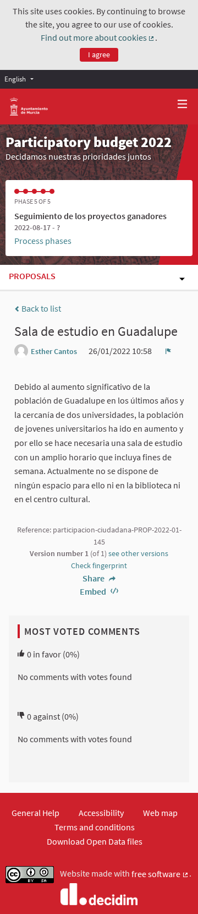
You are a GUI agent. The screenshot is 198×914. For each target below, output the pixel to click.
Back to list (40, 308)
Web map (160, 812)
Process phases (43, 240)
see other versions (138, 553)
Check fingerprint (99, 565)
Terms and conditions (94, 827)
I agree (99, 54)
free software (160, 874)
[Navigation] (183, 104)
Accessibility (101, 812)
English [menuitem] (15, 78)
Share (94, 578)
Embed (94, 591)
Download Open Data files (94, 841)
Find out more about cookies (98, 38)
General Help (35, 812)
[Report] (168, 350)
